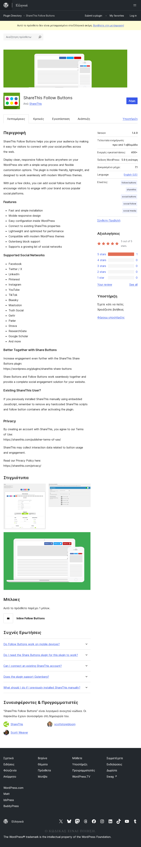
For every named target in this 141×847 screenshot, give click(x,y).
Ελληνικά (18, 821)
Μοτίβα (42, 776)
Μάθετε (77, 758)
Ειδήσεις (8, 764)
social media (129, 210)
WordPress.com (13, 787)
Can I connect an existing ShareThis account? (32, 666)
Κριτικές (38, 119)
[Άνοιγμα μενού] (135, 5)
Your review (104, 284)
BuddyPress (11, 806)
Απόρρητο (9, 776)
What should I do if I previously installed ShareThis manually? (41, 687)
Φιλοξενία (10, 770)
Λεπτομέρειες (16, 119)
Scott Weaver (19, 732)
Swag (112, 776)
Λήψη (132, 100)
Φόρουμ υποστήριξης (111, 317)
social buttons (129, 196)
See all (133, 284)
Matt (6, 794)
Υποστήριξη (130, 119)
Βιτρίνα (42, 758)
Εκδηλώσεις (114, 764)
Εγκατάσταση (61, 119)
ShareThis (35, 103)
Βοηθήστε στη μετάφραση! (108, 25)
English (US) (131, 174)
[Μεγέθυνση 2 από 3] (86, 488)
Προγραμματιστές (83, 770)
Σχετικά (8, 758)
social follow (129, 203)
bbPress (8, 800)
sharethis (131, 189)
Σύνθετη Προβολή (108, 220)
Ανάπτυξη (84, 119)
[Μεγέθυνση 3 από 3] (86, 536)
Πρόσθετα (44, 770)
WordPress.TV (81, 776)
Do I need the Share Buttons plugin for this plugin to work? (40, 655)
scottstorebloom (64, 724)
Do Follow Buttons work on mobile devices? (31, 644)
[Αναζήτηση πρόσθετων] (39, 37)
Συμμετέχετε (115, 758)
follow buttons (129, 182)
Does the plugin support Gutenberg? (26, 676)
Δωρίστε (112, 770)
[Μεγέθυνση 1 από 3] (41, 488)
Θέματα (43, 764)
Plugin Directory (12, 15)
